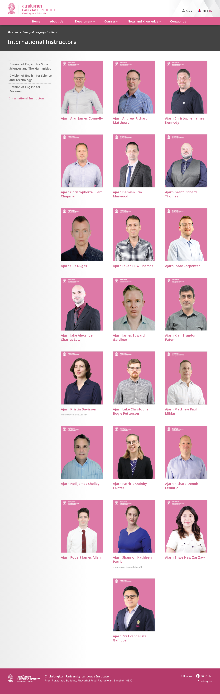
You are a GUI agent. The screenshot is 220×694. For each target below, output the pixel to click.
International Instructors (27, 98)
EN (210, 11)
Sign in (189, 11)
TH (204, 11)
